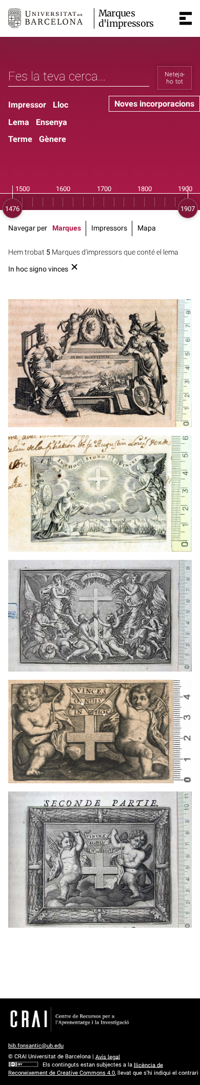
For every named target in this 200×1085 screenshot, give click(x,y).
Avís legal (107, 1056)
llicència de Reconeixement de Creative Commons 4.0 (85, 1068)
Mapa (146, 228)
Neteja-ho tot (175, 78)
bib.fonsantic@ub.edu (36, 1045)
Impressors (109, 228)
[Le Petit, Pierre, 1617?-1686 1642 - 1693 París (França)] (100, 493)
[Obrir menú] (185, 18)
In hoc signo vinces (38, 269)
